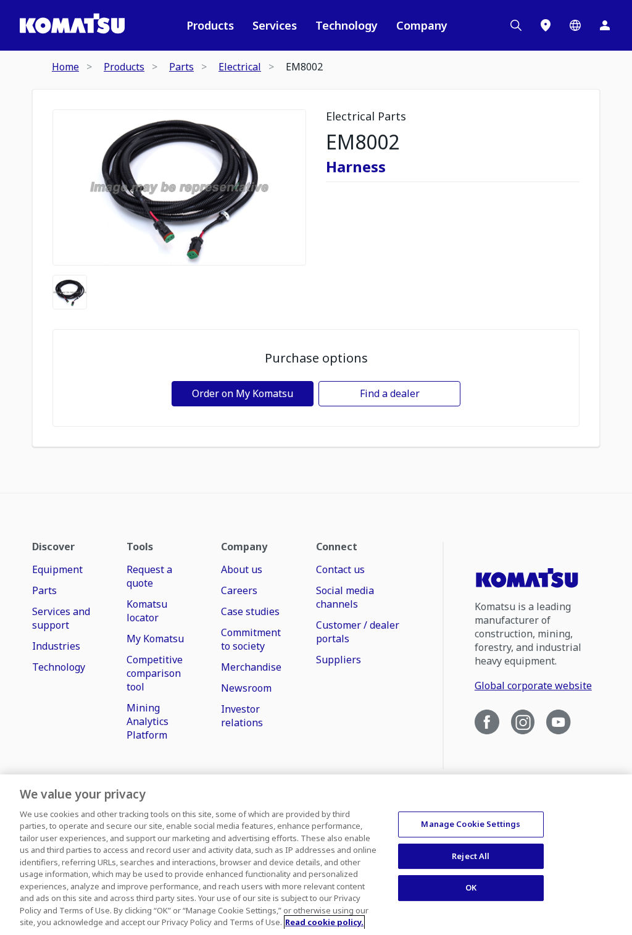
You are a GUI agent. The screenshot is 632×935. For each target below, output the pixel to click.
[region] (316, 854)
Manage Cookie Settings (470, 823)
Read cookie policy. (324, 922)
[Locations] (545, 25)
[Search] (516, 25)
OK (470, 887)
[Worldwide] (575, 25)
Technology (346, 25)
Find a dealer (390, 393)
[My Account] (604, 25)
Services (274, 25)
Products (210, 25)
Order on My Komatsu (242, 393)
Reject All (470, 856)
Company (421, 25)
